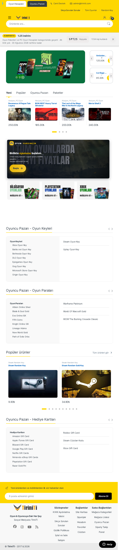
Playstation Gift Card (22, 461)
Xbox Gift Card (70, 448)
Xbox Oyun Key (19, 245)
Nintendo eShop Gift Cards (25, 457)
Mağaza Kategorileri (102, 512)
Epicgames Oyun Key (22, 262)
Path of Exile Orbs (20, 336)
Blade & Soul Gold (20, 311)
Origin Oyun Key (20, 274)
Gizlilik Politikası (61, 530)
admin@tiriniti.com (81, 3)
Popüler (21, 92)
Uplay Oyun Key (71, 249)
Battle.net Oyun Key (21, 249)
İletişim (61, 540)
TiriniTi (11, 546)
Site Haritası (81, 512)
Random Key (107, 10)
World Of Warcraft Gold (74, 311)
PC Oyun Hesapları (15, 102)
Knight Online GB (20, 324)
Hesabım (81, 522)
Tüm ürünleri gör (101, 352)
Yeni (8, 92)
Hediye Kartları (17, 432)
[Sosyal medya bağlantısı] (15, 526)
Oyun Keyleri (16, 241)
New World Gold (20, 332)
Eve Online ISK (19, 315)
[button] (54, 132)
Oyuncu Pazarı (39, 92)
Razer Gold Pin (19, 465)
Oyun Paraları (16, 303)
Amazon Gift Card (20, 436)
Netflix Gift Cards (20, 453)
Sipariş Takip (101, 527)
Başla (18, 168)
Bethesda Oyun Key (21, 253)
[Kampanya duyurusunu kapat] (113, 39)
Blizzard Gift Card (20, 444)
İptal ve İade (61, 535)
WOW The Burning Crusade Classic (80, 319)
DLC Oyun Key (19, 258)
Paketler (58, 92)
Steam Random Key (16, 363)
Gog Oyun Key (19, 266)
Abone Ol (103, 496)
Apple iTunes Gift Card (23, 440)
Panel (101, 532)
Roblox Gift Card (71, 432)
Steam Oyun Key (71, 241)
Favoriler (81, 527)
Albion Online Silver (21, 307)
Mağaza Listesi (101, 517)
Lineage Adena (19, 328)
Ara (108, 23)
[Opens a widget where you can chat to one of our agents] (107, 544)
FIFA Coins (17, 320)
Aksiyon (11, 101)
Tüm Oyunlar (91, 10)
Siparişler (81, 517)
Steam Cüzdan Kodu (73, 440)
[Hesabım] (104, 17)
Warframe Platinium (72, 303)
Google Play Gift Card (22, 449)
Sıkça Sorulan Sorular (70, 10)
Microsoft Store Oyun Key (24, 270)
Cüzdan (81, 532)
